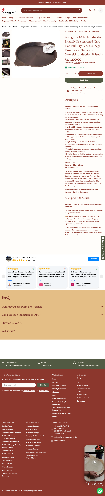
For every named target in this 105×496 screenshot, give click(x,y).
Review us (93, 259)
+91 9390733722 (59, 441)
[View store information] (100, 90)
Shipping (77, 62)
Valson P (16, 283)
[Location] (90, 10)
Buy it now (84, 80)
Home (4, 27)
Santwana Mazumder (84, 283)
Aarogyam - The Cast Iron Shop (24, 257)
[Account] (95, 10)
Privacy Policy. (44, 391)
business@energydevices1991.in (65, 437)
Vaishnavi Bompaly (51, 283)
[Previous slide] (3, 276)
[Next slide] (101, 276)
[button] (103, 248)
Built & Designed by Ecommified (30, 491)
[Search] (79, 10)
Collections (13, 27)
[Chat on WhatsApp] (100, 491)
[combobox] (51, 10)
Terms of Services (29, 391)
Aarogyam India (12, 491)
